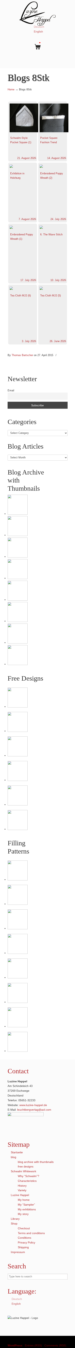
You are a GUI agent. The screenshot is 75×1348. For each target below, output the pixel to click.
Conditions (24, 1237)
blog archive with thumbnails (36, 1161)
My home (24, 1199)
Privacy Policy (26, 1242)
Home (11, 89)
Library (15, 1218)
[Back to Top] (70, 1343)
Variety (22, 1190)
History (22, 1185)
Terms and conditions (31, 1233)
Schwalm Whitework (23, 1171)
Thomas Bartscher (22, 355)
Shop (14, 1223)
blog (13, 1157)
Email (11, 390)
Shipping (23, 1247)
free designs (25, 1166)
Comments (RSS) (55, 1345)
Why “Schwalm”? (28, 1176)
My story (23, 1214)
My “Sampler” (26, 1204)
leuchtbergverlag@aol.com (34, 1109)
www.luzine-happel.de (33, 1105)
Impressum (18, 1252)
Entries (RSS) (33, 1345)
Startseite (17, 1152)
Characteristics (27, 1180)
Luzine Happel (38, 13)
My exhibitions (27, 1209)
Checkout (24, 1228)
